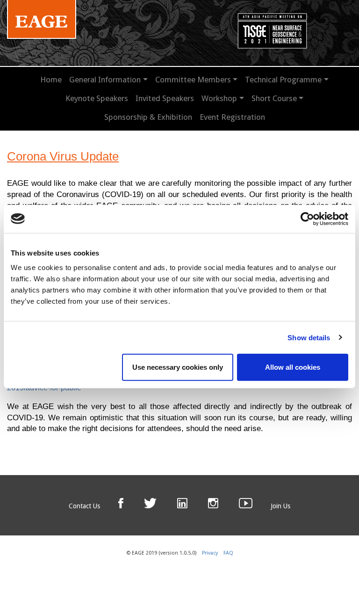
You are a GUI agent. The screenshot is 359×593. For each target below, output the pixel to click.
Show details (308, 337)
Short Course (274, 98)
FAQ (228, 553)
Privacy (210, 553)
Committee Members (193, 79)
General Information (105, 79)
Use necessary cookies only (177, 367)
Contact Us (84, 506)
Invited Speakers (165, 98)
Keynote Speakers (96, 98)
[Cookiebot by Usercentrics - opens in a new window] (307, 219)
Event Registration (232, 117)
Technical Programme (283, 79)
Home (51, 79)
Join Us (280, 506)
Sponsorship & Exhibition (148, 117)
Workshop (219, 98)
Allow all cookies (292, 367)
